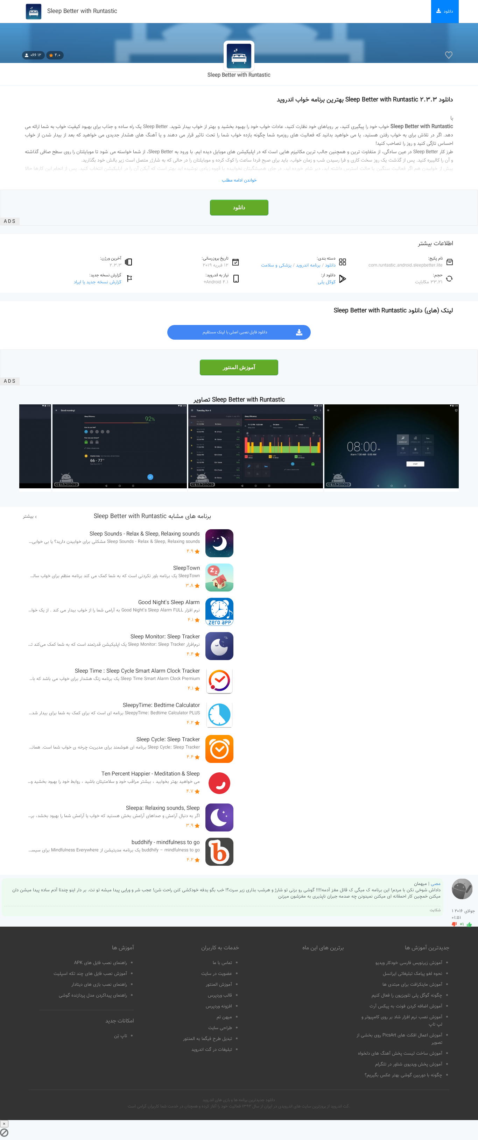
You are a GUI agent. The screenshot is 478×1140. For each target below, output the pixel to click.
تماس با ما (222, 963)
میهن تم (224, 1017)
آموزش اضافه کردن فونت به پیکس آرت (406, 1006)
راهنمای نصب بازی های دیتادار (99, 984)
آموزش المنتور (239, 367)
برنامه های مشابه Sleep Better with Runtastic (152, 517)
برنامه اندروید (308, 265)
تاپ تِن (120, 1036)
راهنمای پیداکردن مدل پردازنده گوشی (93, 995)
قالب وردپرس (220, 995)
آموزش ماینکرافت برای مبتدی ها (412, 984)
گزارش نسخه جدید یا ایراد (97, 282)
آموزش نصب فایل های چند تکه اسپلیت (90, 973)
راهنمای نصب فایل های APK (100, 963)
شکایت (435, 910)
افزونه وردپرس (219, 1006)
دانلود (239, 207)
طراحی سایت (220, 1028)
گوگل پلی (327, 282)
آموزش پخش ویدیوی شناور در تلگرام (408, 1064)
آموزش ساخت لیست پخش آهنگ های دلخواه (400, 1053)
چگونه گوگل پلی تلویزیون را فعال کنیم (407, 995)
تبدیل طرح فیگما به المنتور (207, 1038)
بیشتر (28, 517)
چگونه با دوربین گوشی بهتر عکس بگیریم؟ (403, 1075)
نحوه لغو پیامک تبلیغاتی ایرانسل (412, 973)
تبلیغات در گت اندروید (211, 1049)
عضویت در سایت (216, 973)
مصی (436, 883)
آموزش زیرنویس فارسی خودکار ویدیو (408, 963)
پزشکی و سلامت (276, 265)
